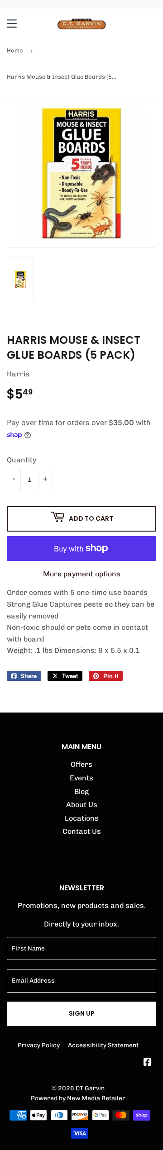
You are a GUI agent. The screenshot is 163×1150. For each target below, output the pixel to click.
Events (81, 778)
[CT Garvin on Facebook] (148, 1063)
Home (15, 50)
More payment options (81, 574)
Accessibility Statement (103, 1045)
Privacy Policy (39, 1045)
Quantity (21, 460)
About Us (81, 804)
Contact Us (81, 831)
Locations (82, 818)
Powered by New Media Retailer (78, 1098)
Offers (81, 764)
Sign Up (82, 1013)
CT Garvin (90, 1088)
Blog (81, 791)
